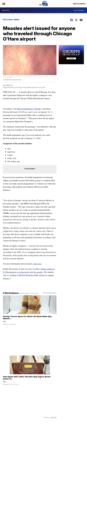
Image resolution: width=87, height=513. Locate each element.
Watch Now (78, 4)
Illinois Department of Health (29, 108)
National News (11, 20)
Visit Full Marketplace (49, 293)
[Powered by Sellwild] (53, 417)
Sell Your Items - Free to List (29, 293)
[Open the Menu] (4, 3)
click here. (37, 263)
